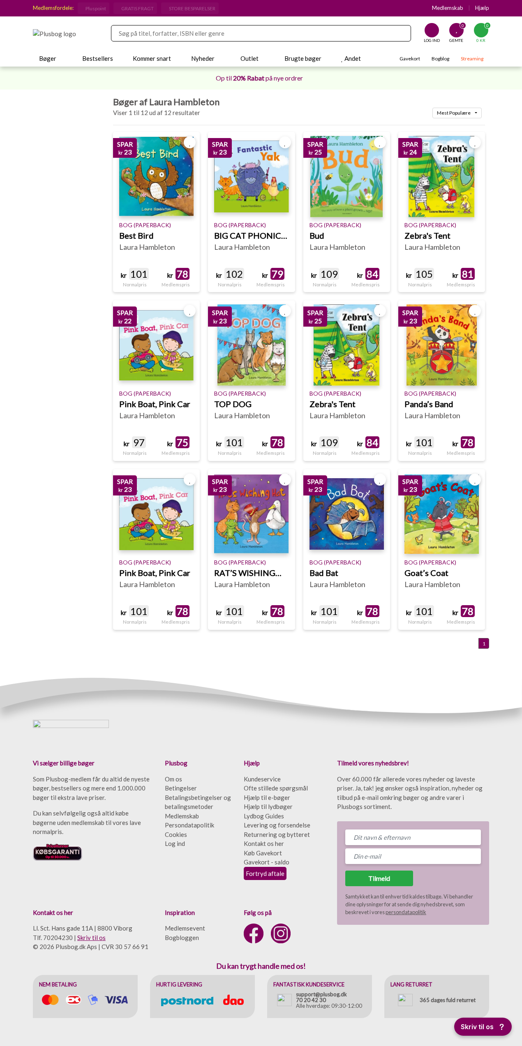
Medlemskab (447, 8)
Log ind (175, 843)
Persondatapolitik (189, 825)
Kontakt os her (264, 843)
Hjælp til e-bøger (267, 797)
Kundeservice (262, 779)
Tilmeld (379, 878)
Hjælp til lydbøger (268, 806)
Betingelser (181, 788)
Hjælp (482, 8)
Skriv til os (91, 937)
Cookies (176, 834)
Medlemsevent (185, 928)
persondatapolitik (406, 912)
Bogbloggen (182, 937)
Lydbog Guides (264, 816)
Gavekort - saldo (266, 862)
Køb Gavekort (263, 853)
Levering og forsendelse (277, 825)
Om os (173, 779)
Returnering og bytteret (277, 834)
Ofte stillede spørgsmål (276, 788)
